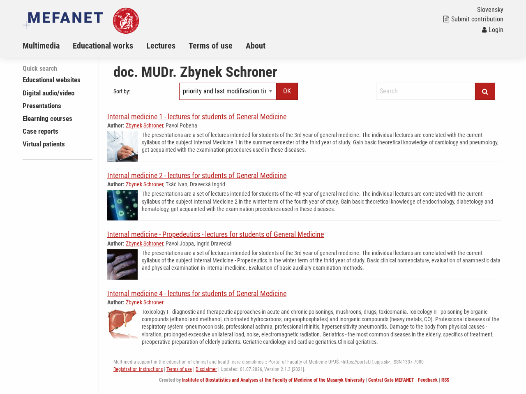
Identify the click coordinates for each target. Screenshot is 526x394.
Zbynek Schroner (144, 125)
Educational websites (52, 80)
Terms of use (211, 46)
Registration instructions (138, 369)
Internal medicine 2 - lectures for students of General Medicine (196, 175)
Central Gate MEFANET (391, 380)
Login (496, 30)
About (255, 46)
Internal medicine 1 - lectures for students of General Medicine (196, 116)
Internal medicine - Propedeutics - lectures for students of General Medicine (215, 234)
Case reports (40, 131)
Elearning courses (47, 118)
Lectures (160, 46)
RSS (445, 380)
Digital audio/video (48, 93)
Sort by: (121, 91)
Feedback (428, 380)
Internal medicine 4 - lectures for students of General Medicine (196, 293)
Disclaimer (206, 369)
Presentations (42, 106)
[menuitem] (48, 45)
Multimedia (41, 46)
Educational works (103, 46)
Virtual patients (44, 144)
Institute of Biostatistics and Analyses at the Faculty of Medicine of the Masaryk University (273, 380)
